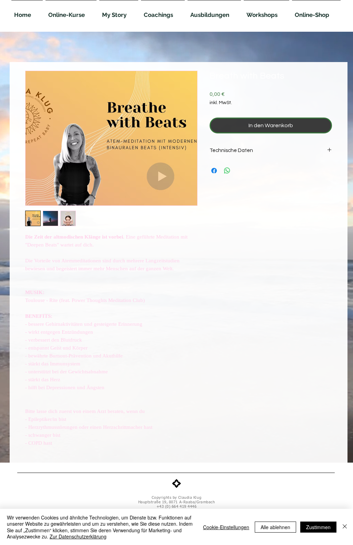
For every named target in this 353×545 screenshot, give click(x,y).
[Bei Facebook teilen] (214, 170)
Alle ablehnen (275, 527)
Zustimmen (318, 527)
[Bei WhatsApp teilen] (227, 170)
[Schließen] (345, 526)
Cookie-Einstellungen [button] (226, 527)
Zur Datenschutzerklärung (78, 536)
